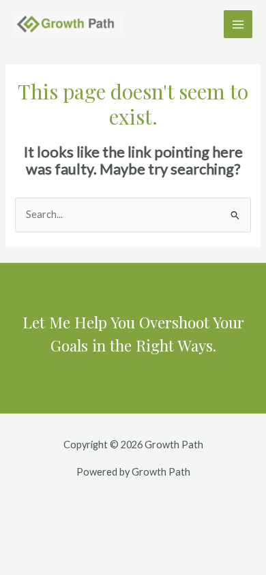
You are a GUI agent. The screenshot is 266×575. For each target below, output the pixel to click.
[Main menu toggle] (238, 24)
